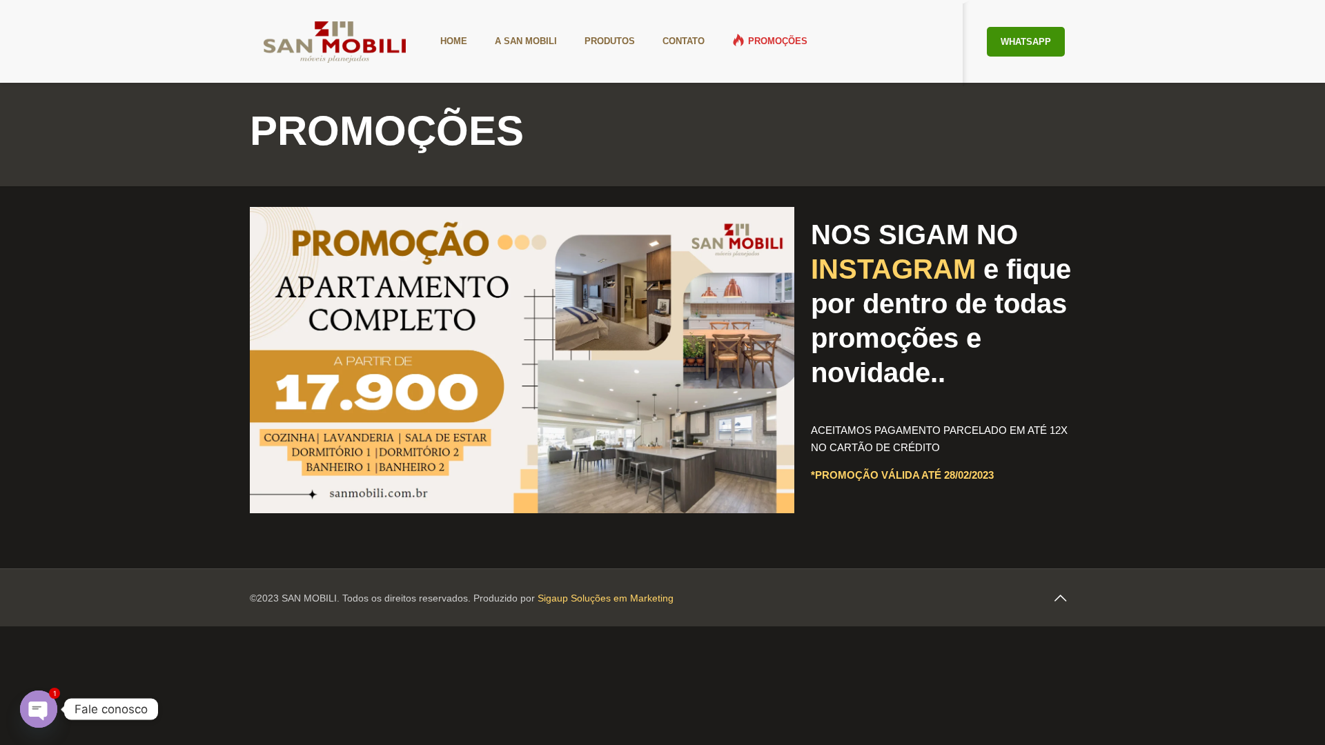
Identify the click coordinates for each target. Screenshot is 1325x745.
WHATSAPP (1026, 42)
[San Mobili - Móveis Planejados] (335, 41)
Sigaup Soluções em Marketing (606, 598)
